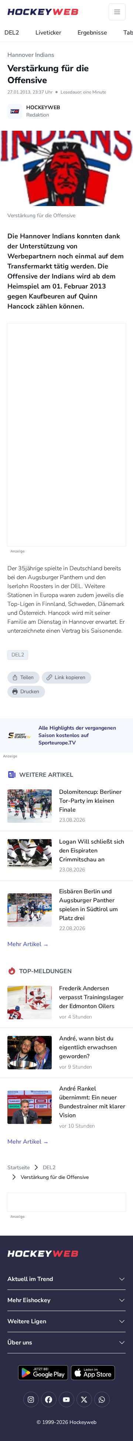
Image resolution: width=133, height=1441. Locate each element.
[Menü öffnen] (117, 11)
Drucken (29, 691)
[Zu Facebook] (48, 1399)
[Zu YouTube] (66, 1399)
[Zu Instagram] (31, 1399)
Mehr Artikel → (28, 944)
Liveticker (48, 33)
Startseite (18, 1167)
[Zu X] (84, 1399)
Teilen (27, 677)
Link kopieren (70, 677)
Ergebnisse (92, 33)
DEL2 (11, 33)
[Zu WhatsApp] (102, 1399)
